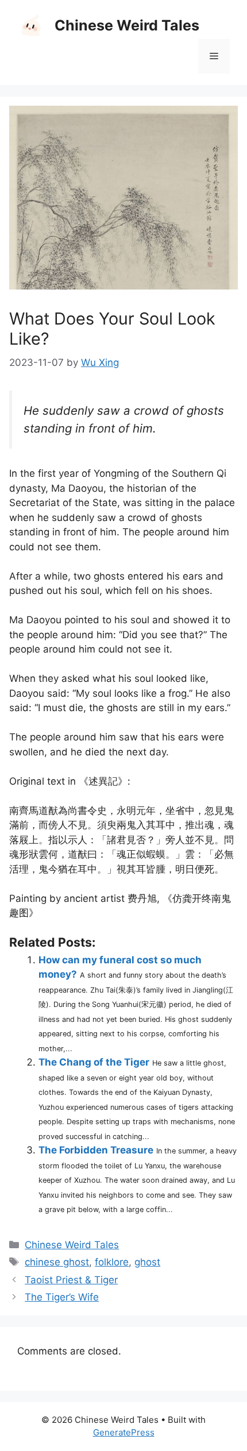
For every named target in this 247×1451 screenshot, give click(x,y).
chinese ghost (57, 1262)
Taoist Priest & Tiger (71, 1280)
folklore (112, 1262)
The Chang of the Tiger (93, 1062)
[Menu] (214, 56)
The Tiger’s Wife (62, 1297)
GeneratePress (124, 1432)
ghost (147, 1262)
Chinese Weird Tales (127, 25)
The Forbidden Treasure (95, 1150)
